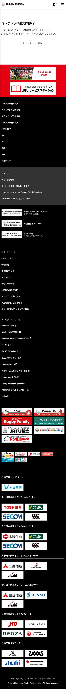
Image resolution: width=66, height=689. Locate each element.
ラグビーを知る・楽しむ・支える (15, 186)
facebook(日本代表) (10, 331)
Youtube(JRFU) (8, 364)
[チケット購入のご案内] (33, 73)
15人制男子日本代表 (10, 103)
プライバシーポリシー (46, 678)
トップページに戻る (32, 43)
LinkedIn (5, 396)
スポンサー (6, 277)
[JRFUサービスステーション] (33, 88)
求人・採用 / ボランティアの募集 (15, 309)
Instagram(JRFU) (9, 377)
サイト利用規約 (17, 678)
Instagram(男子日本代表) (12, 383)
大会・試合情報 (8, 179)
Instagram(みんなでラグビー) (14, 389)
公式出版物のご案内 (10, 289)
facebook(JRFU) (9, 325)
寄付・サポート (8, 283)
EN (57, 4)
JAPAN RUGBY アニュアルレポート (17, 198)
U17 (3, 154)
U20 (3, 141)
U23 (3, 135)
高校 (3, 148)
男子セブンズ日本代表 (11, 109)
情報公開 (5, 264)
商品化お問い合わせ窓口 (12, 302)
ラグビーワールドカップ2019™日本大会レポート (22, 192)
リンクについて (30, 678)
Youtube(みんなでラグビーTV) (14, 370)
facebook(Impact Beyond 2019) (15, 338)
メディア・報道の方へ (11, 296)
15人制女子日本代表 (10, 122)
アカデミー (6, 160)
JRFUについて (8, 258)
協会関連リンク (8, 270)
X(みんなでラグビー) (10, 357)
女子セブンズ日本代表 (11, 116)
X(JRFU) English (9, 351)
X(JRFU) (5, 344)
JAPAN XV (6, 129)
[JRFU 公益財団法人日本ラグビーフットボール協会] (13, 4)
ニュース (5, 173)
